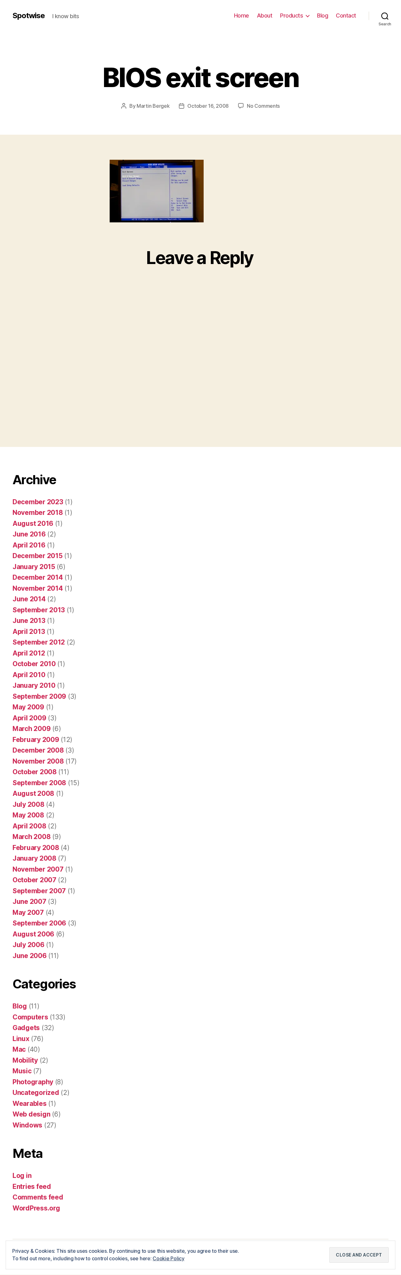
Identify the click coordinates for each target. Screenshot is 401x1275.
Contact (346, 15)
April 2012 (29, 653)
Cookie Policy (169, 1258)
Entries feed (32, 1186)
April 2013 (29, 631)
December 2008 (38, 750)
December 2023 (38, 502)
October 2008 (35, 772)
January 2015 (34, 567)
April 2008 (29, 826)
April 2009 (29, 718)
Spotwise (29, 15)
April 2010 (29, 675)
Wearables (30, 1103)
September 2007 (39, 891)
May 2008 (28, 815)
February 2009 (36, 740)
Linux (21, 1039)
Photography (33, 1082)
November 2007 (38, 869)
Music (22, 1071)
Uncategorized (36, 1092)
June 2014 (29, 599)
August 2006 (33, 934)
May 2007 (28, 912)
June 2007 (29, 901)
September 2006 (39, 923)
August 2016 (33, 523)
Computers (30, 1017)
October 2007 (34, 880)
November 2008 (38, 761)
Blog (322, 15)
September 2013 (39, 610)
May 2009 (28, 707)
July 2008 (28, 804)
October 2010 (34, 664)
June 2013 (29, 621)
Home (241, 15)
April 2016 (29, 545)
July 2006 (28, 945)
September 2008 (39, 783)
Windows (27, 1125)
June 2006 (30, 956)
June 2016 (29, 534)
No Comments (263, 106)
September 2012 (39, 642)
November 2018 (38, 512)
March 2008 (31, 837)
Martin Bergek (153, 106)
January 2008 (34, 858)
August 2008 (33, 793)
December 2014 (38, 577)
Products (291, 15)
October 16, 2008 (208, 106)
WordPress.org (36, 1208)
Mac (19, 1049)
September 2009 (39, 696)
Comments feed (38, 1197)
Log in (22, 1175)
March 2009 (31, 729)
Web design (31, 1114)
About (265, 15)
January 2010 (34, 685)
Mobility (25, 1060)
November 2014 (38, 588)
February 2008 (36, 848)
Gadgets (26, 1028)
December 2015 (38, 556)
